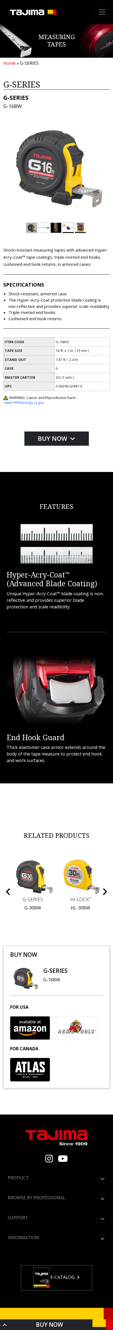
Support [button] (18, 1218)
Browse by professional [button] (36, 1198)
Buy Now (53, 438)
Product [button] (18, 1178)
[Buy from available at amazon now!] (30, 1028)
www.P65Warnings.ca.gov (24, 402)
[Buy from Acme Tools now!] (76, 1028)
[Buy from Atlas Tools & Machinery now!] (30, 1069)
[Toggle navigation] (102, 12)
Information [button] (23, 1238)
